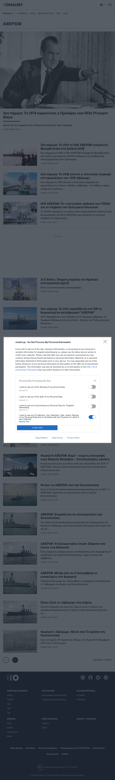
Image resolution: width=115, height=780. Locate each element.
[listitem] (57, 380)
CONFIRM (37, 428)
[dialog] (57, 390)
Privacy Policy (73, 438)
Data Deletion (42, 438)
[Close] (106, 342)
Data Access (57, 438)
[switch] (92, 387)
